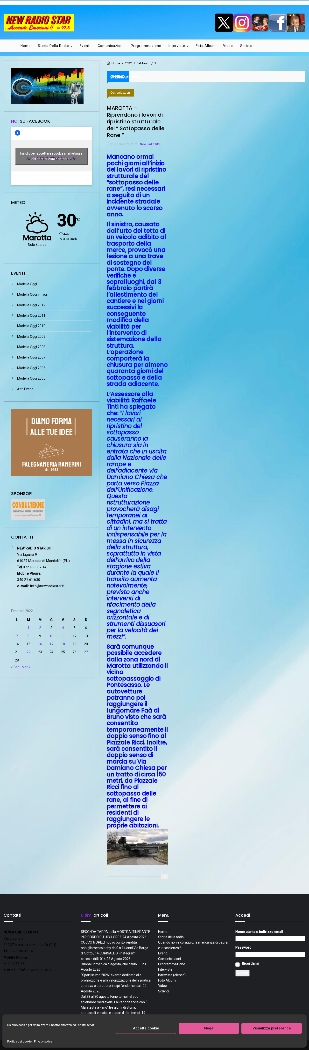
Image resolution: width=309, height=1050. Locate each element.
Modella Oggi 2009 (31, 336)
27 (86, 652)
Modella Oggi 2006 (31, 368)
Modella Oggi (27, 284)
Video (228, 46)
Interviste (177, 46)
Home (26, 46)
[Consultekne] (28, 509)
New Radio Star (149, 144)
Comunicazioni (111, 46)
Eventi (85, 46)
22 (28, 652)
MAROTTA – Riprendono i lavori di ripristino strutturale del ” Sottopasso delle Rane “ (135, 121)
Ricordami (250, 963)
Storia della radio (54, 46)
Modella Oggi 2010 (31, 326)
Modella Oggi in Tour (32, 294)
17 (51, 644)
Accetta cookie (146, 1028)
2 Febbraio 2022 (122, 144)
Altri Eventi (25, 389)
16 (40, 644)
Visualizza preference (272, 1028)
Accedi (242, 973)
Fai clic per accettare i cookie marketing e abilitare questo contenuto (51, 156)
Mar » (26, 667)
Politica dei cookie (19, 1041)
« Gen (15, 667)
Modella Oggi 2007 (31, 357)
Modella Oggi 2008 (31, 347)
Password (243, 947)
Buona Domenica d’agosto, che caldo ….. (111, 964)
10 (51, 636)
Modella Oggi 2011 (31, 315)
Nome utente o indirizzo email (259, 932)
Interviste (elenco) (172, 975)
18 (63, 644)
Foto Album (206, 46)
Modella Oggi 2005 (31, 378)
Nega (208, 1028)
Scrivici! (247, 46)
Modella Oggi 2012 (31, 305)
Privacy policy (43, 1041)
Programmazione (146, 46)
